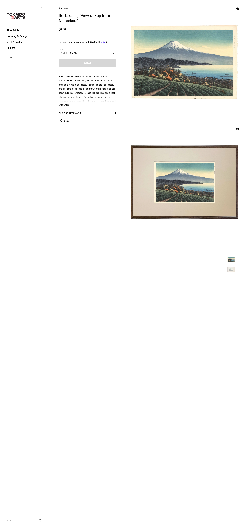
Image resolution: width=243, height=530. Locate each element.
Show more (64, 104)
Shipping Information (70, 113)
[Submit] (40, 520)
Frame (62, 50)
